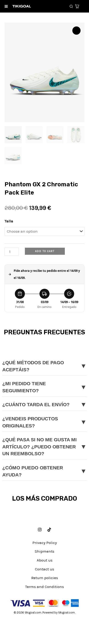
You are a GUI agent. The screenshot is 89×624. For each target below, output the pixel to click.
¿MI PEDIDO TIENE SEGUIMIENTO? (44, 387)
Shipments (44, 551)
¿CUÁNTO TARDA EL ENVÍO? (44, 404)
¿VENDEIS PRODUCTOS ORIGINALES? (44, 422)
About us (44, 560)
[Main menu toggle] (6, 6)
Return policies (44, 577)
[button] (71, 7)
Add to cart (45, 251)
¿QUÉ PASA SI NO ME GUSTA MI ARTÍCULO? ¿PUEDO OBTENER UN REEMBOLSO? (44, 446)
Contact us (44, 569)
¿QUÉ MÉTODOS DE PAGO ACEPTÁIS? (44, 366)
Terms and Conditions (44, 586)
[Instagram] (40, 530)
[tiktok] (49, 530)
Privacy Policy (44, 542)
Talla (9, 221)
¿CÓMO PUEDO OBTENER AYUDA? (44, 471)
